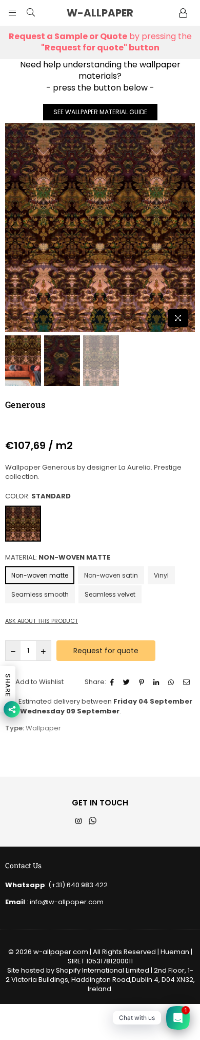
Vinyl (161, 575)
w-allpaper (110, 13)
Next (187, 227)
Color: (38, 496)
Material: (57, 557)
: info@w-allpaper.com (64, 902)
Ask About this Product (41, 621)
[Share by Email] (187, 682)
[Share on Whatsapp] (172, 682)
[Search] (31, 13)
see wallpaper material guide (100, 111)
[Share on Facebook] (113, 682)
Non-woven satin (111, 575)
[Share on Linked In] (157, 682)
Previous (13, 227)
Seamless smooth (40, 594)
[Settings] (183, 13)
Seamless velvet (110, 594)
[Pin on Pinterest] (143, 682)
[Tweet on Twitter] (127, 682)
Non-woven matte (39, 575)
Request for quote (105, 650)
